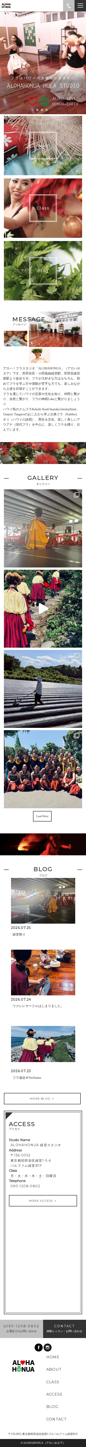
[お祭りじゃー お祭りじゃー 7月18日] (43, 528)
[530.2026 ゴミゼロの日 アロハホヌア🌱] (43, 689)
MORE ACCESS (41, 1200)
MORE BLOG (40, 1098)
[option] (43, 62)
